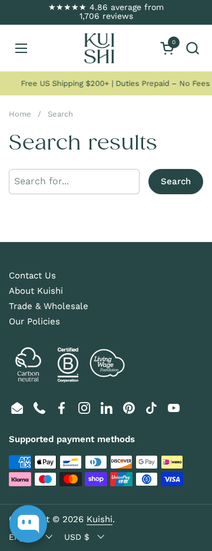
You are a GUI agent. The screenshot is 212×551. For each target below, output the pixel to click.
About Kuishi (36, 291)
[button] (192, 48)
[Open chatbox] (28, 524)
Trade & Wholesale (48, 306)
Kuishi (99, 519)
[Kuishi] (99, 48)
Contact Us (32, 275)
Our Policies (34, 321)
